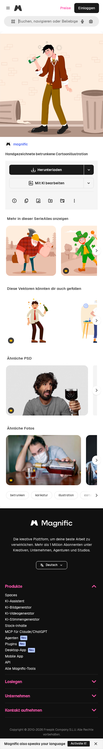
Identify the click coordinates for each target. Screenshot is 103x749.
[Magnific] (51, 524)
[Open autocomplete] (11, 21)
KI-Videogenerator (19, 613)
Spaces (11, 595)
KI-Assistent (14, 601)
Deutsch (52, 565)
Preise (65, 8)
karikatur (41, 495)
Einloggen (86, 8)
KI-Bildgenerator (18, 607)
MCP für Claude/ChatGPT (26, 631)
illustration (66, 495)
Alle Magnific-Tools (20, 668)
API (7, 662)
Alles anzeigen (56, 218)
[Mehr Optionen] (74, 201)
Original (32, 43)
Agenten (15, 638)
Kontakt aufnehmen (23, 710)
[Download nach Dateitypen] (89, 170)
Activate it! (78, 743)
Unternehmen (17, 695)
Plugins (15, 644)
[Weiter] (96, 251)
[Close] (96, 744)
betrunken (17, 495)
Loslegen (13, 681)
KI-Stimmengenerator (22, 619)
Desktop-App (19, 650)
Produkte (13, 586)
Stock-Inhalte (16, 625)
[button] (51, 565)
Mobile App (14, 656)
